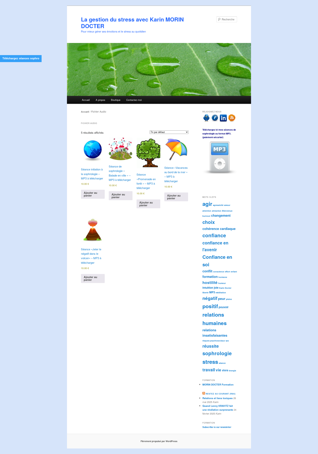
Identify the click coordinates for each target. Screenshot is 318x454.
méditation (221, 292)
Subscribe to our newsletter (216, 427)
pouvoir (224, 307)
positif (210, 306)
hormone (222, 277)
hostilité (210, 282)
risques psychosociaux (213, 340)
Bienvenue (227, 210)
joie (216, 288)
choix (208, 222)
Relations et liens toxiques (217, 398)
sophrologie (217, 353)
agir (207, 204)
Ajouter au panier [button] (90, 194)
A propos (100, 100)
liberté (205, 292)
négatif (209, 298)
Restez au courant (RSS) (221, 393)
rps (227, 340)
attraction (216, 210)
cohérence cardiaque (219, 228)
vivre (225, 370)
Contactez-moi (134, 100)
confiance (214, 235)
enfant (234, 271)
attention (206, 210)
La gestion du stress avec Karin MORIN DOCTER (132, 22)
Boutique (115, 100)
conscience (218, 271)
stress (210, 361)
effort (227, 271)
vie (218, 369)
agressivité (218, 205)
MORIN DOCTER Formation (218, 384)
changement (221, 215)
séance (222, 363)
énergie (232, 370)
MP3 (212, 292)
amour (227, 205)
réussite (210, 346)
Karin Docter (225, 288)
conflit (207, 271)
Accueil (86, 100)
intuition (207, 288)
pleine (229, 299)
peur (221, 298)
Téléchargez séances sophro (20, 58)
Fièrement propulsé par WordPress (159, 441)
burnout (206, 216)
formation (210, 276)
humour (222, 283)
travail (208, 370)
